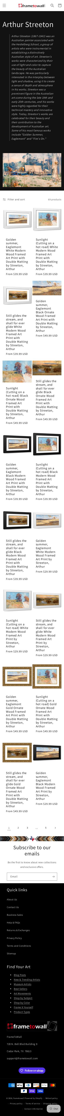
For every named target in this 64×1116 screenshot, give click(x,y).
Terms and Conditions (19, 945)
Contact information (33, 1109)
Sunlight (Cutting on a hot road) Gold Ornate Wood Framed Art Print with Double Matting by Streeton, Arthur (47, 711)
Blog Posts (20, 975)
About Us (12, 899)
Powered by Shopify (33, 1098)
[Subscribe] (53, 877)
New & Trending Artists (27, 979)
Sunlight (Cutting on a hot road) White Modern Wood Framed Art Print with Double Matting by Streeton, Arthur (47, 254)
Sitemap (11, 953)
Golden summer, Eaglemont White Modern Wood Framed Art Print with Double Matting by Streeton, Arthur (17, 254)
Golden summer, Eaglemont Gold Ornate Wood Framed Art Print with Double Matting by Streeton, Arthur (17, 711)
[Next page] (55, 828)
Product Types (22, 1011)
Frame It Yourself (23, 1007)
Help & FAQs (13, 922)
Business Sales (15, 914)
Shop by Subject (23, 998)
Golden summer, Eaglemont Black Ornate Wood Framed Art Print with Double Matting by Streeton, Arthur (47, 315)
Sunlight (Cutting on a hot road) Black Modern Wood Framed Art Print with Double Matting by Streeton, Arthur (47, 479)
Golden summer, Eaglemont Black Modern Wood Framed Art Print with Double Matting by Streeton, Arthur (17, 479)
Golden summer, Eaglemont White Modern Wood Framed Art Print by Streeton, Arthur (46, 553)
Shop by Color (22, 1002)
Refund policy (52, 1098)
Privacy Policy (14, 938)
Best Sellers (20, 988)
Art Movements (22, 993)
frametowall (18, 1098)
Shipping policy (50, 1103)
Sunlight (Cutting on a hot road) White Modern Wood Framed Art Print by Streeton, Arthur (17, 633)
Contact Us (13, 907)
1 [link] (9, 827)
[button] (4, 5)
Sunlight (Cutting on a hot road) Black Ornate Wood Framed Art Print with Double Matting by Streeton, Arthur (17, 403)
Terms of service (33, 1103)
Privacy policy (16, 1103)
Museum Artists (22, 984)
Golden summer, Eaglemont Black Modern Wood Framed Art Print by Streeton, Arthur (46, 786)
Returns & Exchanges (18, 930)
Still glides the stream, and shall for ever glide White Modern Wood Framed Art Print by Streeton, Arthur (46, 635)
